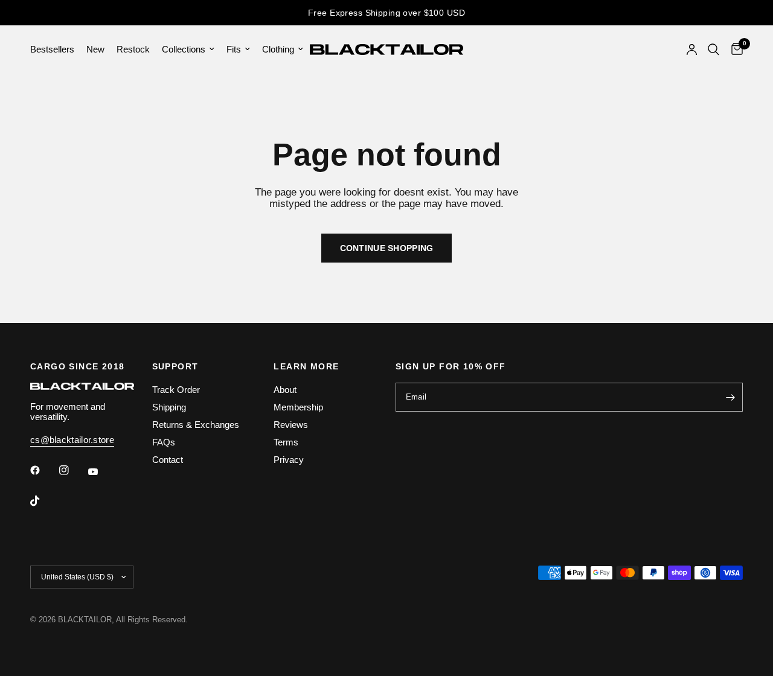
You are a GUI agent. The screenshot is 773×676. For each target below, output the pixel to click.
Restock (133, 49)
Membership (298, 407)
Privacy (289, 459)
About (285, 389)
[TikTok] (43, 501)
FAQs (163, 442)
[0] (734, 49)
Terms (286, 442)
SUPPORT (175, 366)
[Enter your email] (731, 397)
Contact (167, 459)
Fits (233, 49)
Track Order (176, 389)
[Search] (713, 49)
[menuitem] (55, 49)
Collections (183, 49)
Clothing (278, 49)
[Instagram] (72, 470)
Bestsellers (52, 49)
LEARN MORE (306, 366)
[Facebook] (43, 470)
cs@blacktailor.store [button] (72, 440)
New (95, 49)
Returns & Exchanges (195, 424)
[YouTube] (101, 471)
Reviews (291, 424)
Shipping (169, 407)
